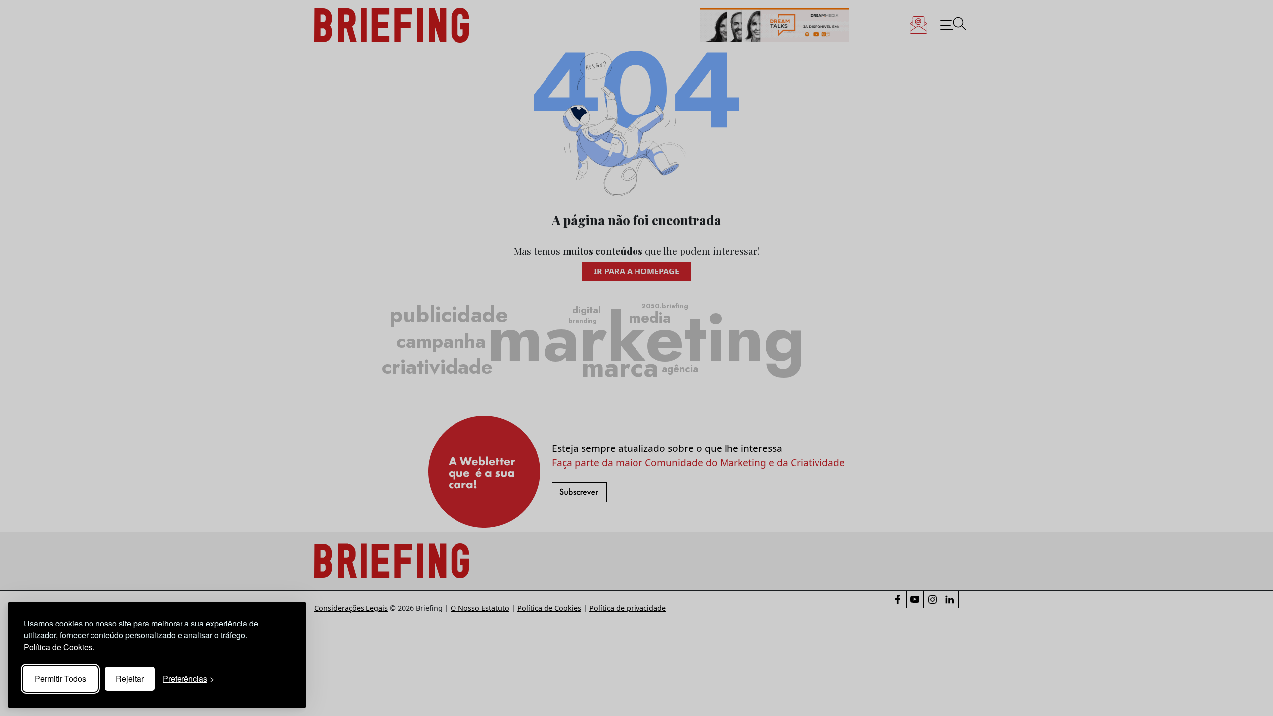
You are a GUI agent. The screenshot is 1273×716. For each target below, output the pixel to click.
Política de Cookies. (59, 647)
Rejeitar (130, 678)
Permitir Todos (60, 678)
